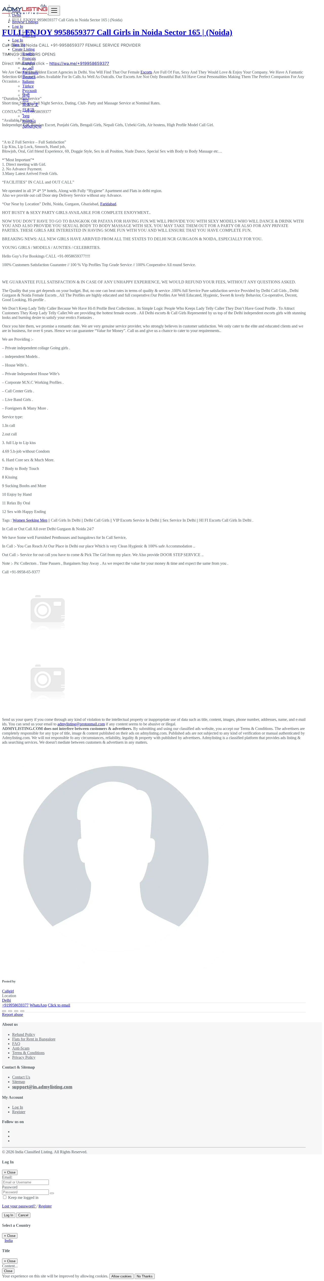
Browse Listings (25, 22)
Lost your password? (19, 1206)
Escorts (146, 72)
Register (18, 1112)
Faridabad (108, 204)
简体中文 (30, 104)
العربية (27, 68)
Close (8, 1271)
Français (29, 58)
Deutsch (28, 77)
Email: (7, 1177)
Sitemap (18, 1081)
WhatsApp (38, 1005)
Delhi (6, 1000)
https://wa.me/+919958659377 (79, 63)
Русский (29, 90)
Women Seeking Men (30, 520)
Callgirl (8, 991)
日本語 (28, 110)
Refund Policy (23, 1034)
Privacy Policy (23, 1057)
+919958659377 (15, 1005)
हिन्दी (26, 95)
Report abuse (12, 1014)
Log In (27, 31)
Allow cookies (121, 1276)
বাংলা (25, 100)
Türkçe (28, 86)
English (28, 54)
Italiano (28, 81)
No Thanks (145, 1276)
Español (28, 63)
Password (9, 1187)
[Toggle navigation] (54, 11)
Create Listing (23, 49)
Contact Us (21, 1077)
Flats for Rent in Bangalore (33, 1039)
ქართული (31, 126)
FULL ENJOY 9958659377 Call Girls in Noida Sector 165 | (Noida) (117, 32)
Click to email (59, 1005)
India (9, 1240)
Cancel (23, 1215)
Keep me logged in (22, 1197)
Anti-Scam (20, 1048)
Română (29, 121)
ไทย (25, 116)
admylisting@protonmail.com (81, 724)
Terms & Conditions (28, 1053)
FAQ (16, 1043)
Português (30, 72)
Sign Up (29, 35)
